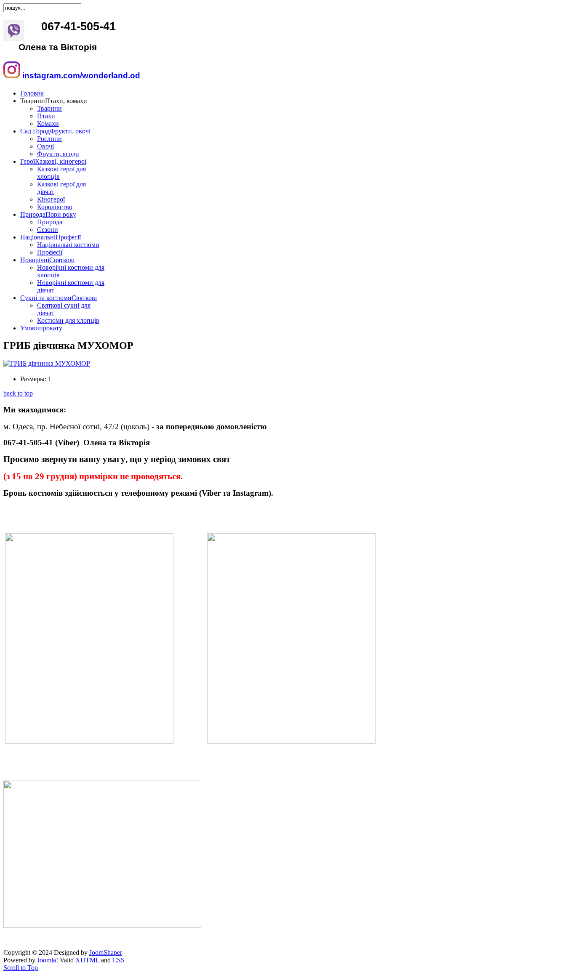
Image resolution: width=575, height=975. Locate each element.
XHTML (87, 960)
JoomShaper (105, 952)
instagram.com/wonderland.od (81, 75)
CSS (118, 960)
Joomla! (46, 960)
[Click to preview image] (46, 363)
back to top (18, 393)
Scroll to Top (20, 967)
